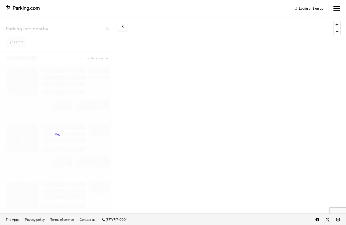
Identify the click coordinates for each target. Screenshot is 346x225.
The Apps (12, 219)
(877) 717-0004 (117, 219)
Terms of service (62, 219)
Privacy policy (35, 219)
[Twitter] (327, 219)
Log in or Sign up (311, 8)
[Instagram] (338, 219)
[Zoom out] (337, 31)
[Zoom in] (337, 24)
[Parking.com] (23, 8)
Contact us (87, 219)
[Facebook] (317, 219)
